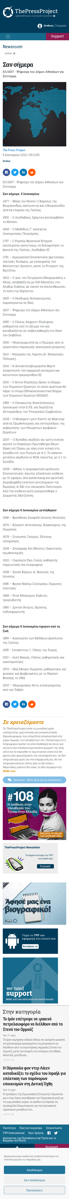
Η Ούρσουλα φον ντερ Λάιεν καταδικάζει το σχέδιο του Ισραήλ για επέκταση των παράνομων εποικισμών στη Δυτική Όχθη (34, 1075)
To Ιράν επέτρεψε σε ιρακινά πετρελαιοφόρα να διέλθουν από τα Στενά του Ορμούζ (33, 1024)
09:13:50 (34, 155)
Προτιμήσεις (34, 1190)
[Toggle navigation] (8, 36)
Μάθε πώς (9, 771)
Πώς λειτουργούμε (31, 1128)
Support (57, 36)
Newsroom (12, 46)
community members (42, 15)
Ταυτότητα (9, 1128)
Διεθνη (8, 53)
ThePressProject (36, 11)
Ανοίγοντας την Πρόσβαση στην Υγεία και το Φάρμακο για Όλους (29, 1139)
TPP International (13, 1133)
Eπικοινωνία (54, 1128)
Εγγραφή (61, 25)
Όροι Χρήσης (36, 1133)
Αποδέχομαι (35, 1170)
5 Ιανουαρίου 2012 (15, 155)
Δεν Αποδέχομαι (34, 1180)
